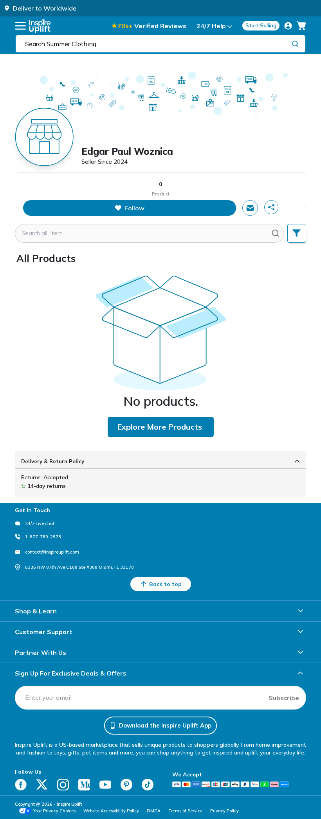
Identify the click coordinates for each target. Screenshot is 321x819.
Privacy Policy (224, 811)
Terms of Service (185, 811)
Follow (134, 208)
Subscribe (284, 698)
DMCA (153, 811)
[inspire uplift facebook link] (21, 784)
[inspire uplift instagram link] (63, 784)
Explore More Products (159, 427)
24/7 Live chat (39, 523)
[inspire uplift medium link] (84, 784)
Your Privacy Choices (54, 811)
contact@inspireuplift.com (52, 552)
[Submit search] (275, 233)
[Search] (295, 43)
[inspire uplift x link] (42, 784)
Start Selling (260, 25)
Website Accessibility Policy (111, 811)
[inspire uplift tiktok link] (147, 784)
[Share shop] (271, 207)
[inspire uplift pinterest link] (126, 784)
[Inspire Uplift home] (40, 26)
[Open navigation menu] (20, 26)
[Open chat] (250, 208)
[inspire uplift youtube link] (105, 784)
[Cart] (301, 25)
